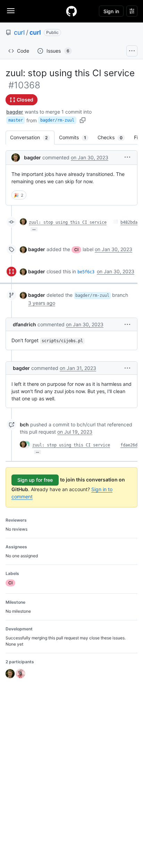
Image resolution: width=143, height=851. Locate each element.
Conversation (32, 137)
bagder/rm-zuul (57, 120)
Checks (113, 137)
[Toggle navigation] (11, 11)
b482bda (128, 222)
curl (19, 32)
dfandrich (24, 324)
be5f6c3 (85, 271)
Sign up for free (35, 480)
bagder (14, 112)
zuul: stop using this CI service (68, 222)
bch (24, 424)
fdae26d (128, 445)
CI (76, 249)
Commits (76, 137)
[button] (127, 157)
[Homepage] (71, 11)
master (15, 120)
